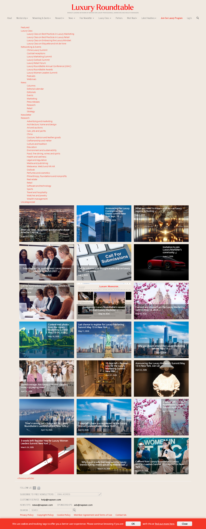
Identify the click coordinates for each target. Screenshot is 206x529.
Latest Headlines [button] (148, 18)
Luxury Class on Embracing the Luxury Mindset (49, 41)
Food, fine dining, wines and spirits (43, 154)
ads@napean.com (83, 505)
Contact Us (121, 515)
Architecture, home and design (41, 125)
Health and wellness (36, 157)
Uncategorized (28, 202)
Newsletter (26, 115)
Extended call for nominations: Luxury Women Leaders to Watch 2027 (46, 269)
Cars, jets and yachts (36, 131)
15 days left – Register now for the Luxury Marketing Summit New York (116, 367)
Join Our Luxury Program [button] (171, 18)
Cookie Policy (63, 515)
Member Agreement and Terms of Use (93, 515)
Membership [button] (21, 18)
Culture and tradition (37, 144)
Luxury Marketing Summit (39, 57)
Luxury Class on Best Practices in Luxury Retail (48, 37)
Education (32, 147)
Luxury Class (26, 31)
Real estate (32, 179)
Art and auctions (35, 128)
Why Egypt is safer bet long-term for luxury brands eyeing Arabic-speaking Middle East (103, 463)
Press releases (33, 102)
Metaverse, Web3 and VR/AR (41, 167)
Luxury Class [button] (104, 18)
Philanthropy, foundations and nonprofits (47, 176)
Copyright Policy (45, 515)
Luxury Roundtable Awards (40, 70)
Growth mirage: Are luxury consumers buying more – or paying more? (44, 386)
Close (185, 524)
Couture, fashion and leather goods (44, 138)
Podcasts (31, 76)
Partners (119, 18)
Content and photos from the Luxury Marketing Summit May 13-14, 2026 (58, 328)
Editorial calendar (35, 89)
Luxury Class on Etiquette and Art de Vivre (46, 44)
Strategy (31, 112)
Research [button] (59, 18)
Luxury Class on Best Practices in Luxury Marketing (50, 34)
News (23, 83)
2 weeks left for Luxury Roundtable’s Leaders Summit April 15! (174, 405)
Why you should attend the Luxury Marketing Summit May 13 (161, 347)
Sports (30, 189)
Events (30, 95)
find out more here (164, 524)
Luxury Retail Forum (36, 63)
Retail (29, 108)
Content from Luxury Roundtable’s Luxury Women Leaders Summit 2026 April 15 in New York (159, 464)
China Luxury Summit (37, 50)
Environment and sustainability (42, 150)
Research (31, 105)
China (30, 134)
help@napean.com (51, 500)
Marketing (32, 99)
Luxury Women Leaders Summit (42, 73)
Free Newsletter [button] (86, 18)
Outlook (31, 170)
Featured (25, 28)
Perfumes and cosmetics (38, 173)
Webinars (31, 79)
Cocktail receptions (36, 54)
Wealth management (37, 199)
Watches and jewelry (37, 196)
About (9, 18)
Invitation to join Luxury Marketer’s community (172, 250)
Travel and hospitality (37, 192)
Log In (189, 18)
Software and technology (39, 186)
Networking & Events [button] (40, 18)
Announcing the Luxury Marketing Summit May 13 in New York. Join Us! (160, 364)
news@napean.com (42, 505)
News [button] (71, 18)
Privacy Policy (26, 515)
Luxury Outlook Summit (38, 60)
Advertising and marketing (39, 121)
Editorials (31, 92)
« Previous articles (25, 478)
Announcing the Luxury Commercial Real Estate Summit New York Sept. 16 (117, 212)
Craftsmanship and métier (39, 141)
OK (133, 524)
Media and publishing (37, 163)
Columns (31, 86)
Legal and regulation (37, 160)
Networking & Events (31, 47)
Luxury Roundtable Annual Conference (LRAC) (49, 66)
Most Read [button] (131, 18)
